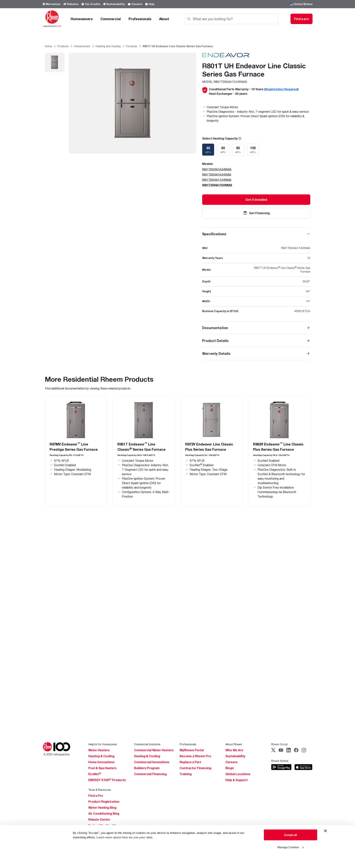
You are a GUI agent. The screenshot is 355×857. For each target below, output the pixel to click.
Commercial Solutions (147, 744)
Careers (136, 4)
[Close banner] (325, 831)
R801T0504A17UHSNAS (217, 185)
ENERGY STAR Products (107, 780)
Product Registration (103, 801)
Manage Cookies (288, 847)
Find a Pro (95, 795)
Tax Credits (92, 4)
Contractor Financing (195, 768)
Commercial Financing (150, 774)
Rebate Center (99, 819)
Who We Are (234, 750)
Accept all (290, 834)
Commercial (110, 19)
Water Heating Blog (102, 807)
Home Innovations (101, 762)
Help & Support (236, 780)
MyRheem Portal (192, 750)
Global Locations (237, 774)
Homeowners (82, 19)
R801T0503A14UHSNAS (216, 174)
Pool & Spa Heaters (102, 768)
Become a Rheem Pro (195, 756)
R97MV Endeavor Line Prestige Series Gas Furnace (74, 446)
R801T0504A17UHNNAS (216, 179)
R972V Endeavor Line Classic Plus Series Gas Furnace (209, 446)
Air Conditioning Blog (103, 813)
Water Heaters (99, 750)
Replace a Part (190, 762)
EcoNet (94, 774)
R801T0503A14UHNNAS (216, 169)
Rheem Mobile (279, 760)
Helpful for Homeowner (102, 744)
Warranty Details (216, 353)
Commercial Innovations (151, 762)
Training (186, 774)
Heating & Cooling (101, 756)
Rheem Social (279, 744)
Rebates (72, 4)
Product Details (215, 341)
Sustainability (115, 4)
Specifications (214, 234)
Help (151, 4)
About (164, 19)
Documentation (215, 328)
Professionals (140, 19)
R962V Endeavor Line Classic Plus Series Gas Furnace (278, 446)
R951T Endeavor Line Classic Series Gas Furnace (141, 446)
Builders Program (147, 768)
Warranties (53, 4)
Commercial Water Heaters (153, 750)
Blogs (229, 768)
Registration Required (281, 89)
